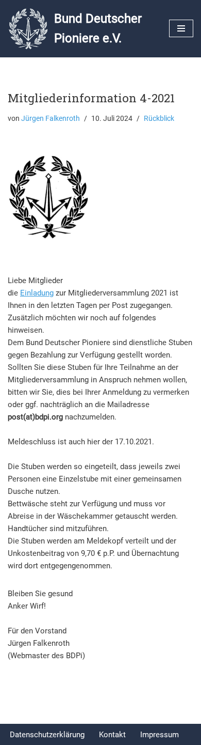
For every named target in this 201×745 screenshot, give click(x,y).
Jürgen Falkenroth (50, 118)
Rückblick (159, 118)
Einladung (37, 293)
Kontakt (112, 734)
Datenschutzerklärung (47, 734)
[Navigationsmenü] (181, 28)
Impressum (159, 734)
